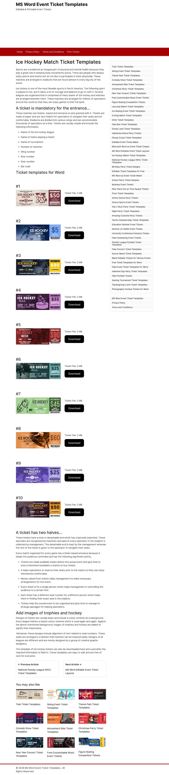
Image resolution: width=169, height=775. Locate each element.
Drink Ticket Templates (123, 120)
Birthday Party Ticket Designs (126, 167)
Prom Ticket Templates (123, 193)
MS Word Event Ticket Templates (52, 4)
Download (74, 200)
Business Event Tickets (122, 184)
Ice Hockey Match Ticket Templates (129, 155)
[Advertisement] (84, 29)
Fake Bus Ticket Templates (124, 124)
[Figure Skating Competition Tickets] (92, 742)
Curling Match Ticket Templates (127, 115)
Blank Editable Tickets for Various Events (131, 258)
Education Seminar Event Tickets (127, 224)
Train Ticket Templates (28, 704)
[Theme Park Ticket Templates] (92, 694)
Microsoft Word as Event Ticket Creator (130, 146)
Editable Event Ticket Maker (125, 142)
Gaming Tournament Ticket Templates (130, 280)
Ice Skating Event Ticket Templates (128, 111)
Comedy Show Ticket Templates (127, 80)
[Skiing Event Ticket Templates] (61, 694)
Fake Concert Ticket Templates (126, 249)
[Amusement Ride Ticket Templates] (61, 718)
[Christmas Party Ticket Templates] (92, 718)
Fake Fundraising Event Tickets (126, 238)
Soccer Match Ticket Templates (127, 253)
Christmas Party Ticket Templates (128, 89)
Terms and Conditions (53, 52)
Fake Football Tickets (122, 276)
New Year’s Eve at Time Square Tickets (130, 189)
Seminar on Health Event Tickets (127, 229)
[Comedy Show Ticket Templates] (29, 718)
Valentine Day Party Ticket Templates (129, 271)
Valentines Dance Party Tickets (126, 133)
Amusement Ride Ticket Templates (128, 84)
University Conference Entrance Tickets (130, 233)
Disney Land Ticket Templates (126, 129)
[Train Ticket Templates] (29, 694)
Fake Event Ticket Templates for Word (130, 267)
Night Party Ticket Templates (125, 211)
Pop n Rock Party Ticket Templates (128, 206)
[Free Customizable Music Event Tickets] (61, 742)
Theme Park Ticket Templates (126, 75)
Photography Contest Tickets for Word (130, 289)
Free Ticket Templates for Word (127, 262)
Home (20, 52)
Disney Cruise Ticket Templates (127, 137)
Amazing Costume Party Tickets (127, 215)
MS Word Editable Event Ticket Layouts (130, 151)
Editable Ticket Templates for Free (128, 171)
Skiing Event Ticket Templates (126, 71)
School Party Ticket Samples (125, 180)
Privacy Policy (32, 52)
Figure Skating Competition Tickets (128, 102)
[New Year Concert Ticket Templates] (29, 742)
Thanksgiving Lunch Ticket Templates (129, 284)
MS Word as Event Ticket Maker (127, 175)
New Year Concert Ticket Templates (129, 93)
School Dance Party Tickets (125, 198)
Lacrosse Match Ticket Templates (128, 106)
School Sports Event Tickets (125, 202)
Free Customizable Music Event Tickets (130, 97)
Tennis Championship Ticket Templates (130, 220)
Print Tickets (73, 52)
